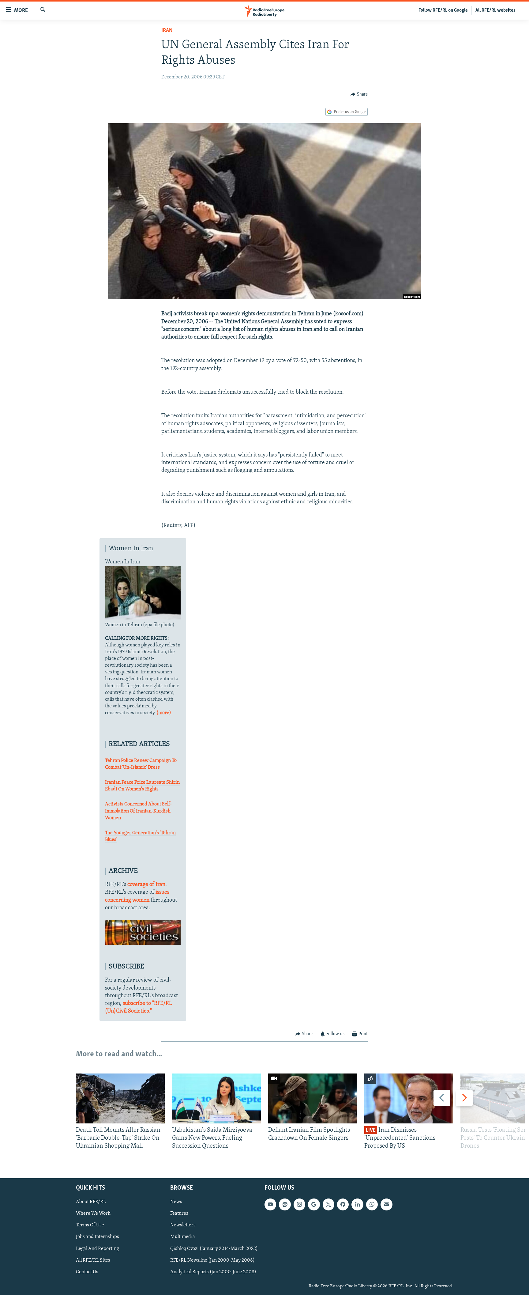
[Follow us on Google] (314, 1204)
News (176, 1201)
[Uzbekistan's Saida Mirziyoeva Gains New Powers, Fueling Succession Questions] (216, 1098)
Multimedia (182, 1236)
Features (179, 1213)
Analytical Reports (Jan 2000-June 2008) (213, 1271)
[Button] (359, 94)
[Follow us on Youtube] (270, 1204)
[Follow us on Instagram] (299, 1204)
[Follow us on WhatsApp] (372, 1204)
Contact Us (87, 1271)
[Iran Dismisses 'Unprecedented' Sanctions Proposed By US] (408, 1098)
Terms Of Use (90, 1225)
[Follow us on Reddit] (285, 1204)
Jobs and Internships (97, 1236)
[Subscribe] (386, 1204)
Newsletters (183, 1225)
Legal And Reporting (97, 1248)
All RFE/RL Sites (93, 1260)
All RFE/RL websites (495, 10)
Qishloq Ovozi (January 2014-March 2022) (214, 1248)
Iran (167, 30)
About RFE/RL (91, 1201)
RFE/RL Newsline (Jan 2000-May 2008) (212, 1260)
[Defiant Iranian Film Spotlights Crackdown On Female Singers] (312, 1098)
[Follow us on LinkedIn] (357, 1204)
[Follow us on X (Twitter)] (328, 1204)
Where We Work (93, 1213)
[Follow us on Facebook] (343, 1204)
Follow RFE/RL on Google (443, 10)
